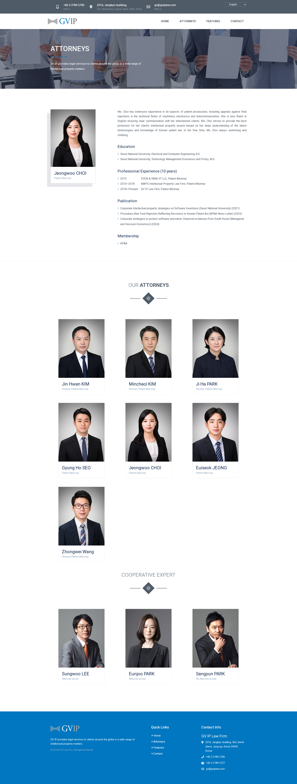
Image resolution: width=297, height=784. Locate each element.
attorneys (188, 21)
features (213, 21)
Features (158, 747)
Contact (158, 753)
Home (165, 21)
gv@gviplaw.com (215, 768)
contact (237, 21)
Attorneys (159, 741)
